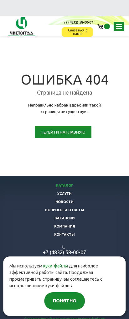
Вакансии (64, 218)
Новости (64, 202)
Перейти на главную (63, 132)
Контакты (64, 234)
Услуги (64, 193)
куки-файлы (55, 265)
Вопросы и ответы (64, 210)
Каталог (64, 185)
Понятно (64, 300)
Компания (64, 226)
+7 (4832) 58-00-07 (78, 22)
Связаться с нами (77, 32)
